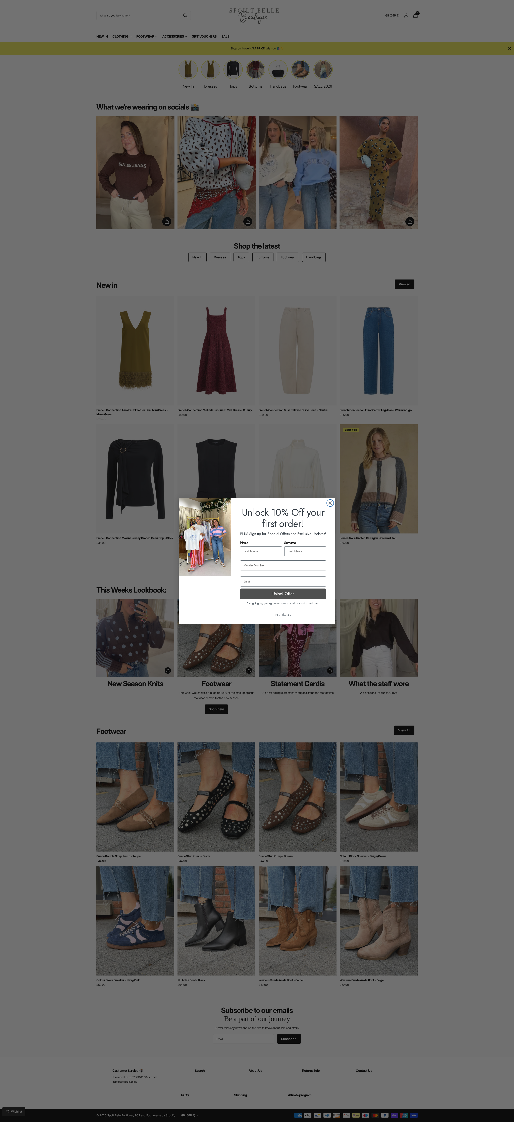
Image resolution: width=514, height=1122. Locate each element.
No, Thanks (283, 615)
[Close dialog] (330, 503)
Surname (290, 543)
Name (244, 543)
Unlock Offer (283, 594)
